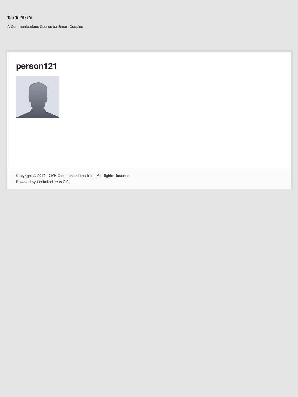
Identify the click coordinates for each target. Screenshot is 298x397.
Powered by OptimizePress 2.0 (42, 181)
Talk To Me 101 (20, 17)
